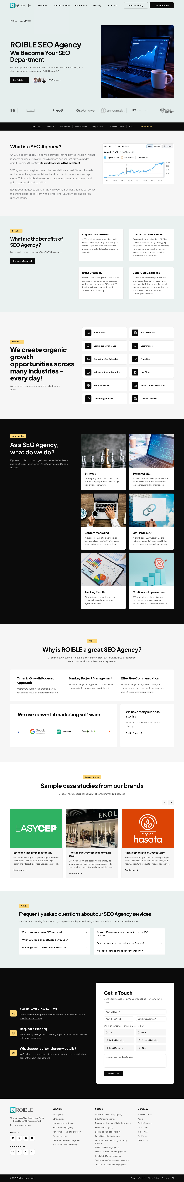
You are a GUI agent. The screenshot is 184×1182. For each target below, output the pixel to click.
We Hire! (141, 1178)
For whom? (65, 126)
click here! (36, 1038)
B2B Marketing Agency (105, 1119)
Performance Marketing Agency (67, 1132)
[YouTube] (32, 1138)
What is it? (36, 126)
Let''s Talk (18, 80)
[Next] (171, 802)
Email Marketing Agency (63, 1127)
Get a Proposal (162, 5)
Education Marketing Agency (108, 1132)
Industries (80, 5)
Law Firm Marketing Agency (107, 1147)
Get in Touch (146, 126)
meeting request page (31, 1018)
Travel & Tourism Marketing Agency (110, 1164)
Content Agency (60, 1136)
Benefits (50, 126)
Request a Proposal (22, 261)
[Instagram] (19, 1138)
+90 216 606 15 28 (44, 1009)
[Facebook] (25, 1138)
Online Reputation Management (67, 1140)
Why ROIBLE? (98, 126)
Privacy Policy (153, 1178)
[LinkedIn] (12, 1138)
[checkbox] (107, 1032)
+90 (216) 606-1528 (22, 1125)
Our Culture (143, 1127)
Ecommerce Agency (104, 1127)
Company (97, 5)
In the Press (143, 1132)
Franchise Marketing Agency (107, 1136)
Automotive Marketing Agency (108, 1114)
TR (173, 1178)
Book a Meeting (136, 5)
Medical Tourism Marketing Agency (110, 1151)
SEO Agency (58, 1114)
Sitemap (165, 1178)
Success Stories (62, 5)
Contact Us (143, 1140)
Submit (111, 1073)
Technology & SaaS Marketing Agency (112, 1160)
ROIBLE (13, 20)
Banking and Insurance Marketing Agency (113, 1123)
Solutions (42, 5)
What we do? (81, 126)
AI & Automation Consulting (65, 1144)
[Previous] (164, 802)
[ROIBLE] (21, 1110)
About (140, 1119)
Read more (18, 870)
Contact (112, 5)
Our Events (142, 1136)
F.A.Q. (132, 126)
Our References (145, 1123)
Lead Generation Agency (63, 1123)
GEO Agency (58, 1119)
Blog (133, 1178)
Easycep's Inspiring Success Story (32, 852)
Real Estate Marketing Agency (108, 1156)
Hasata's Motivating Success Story (145, 852)
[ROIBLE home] (20, 5)
